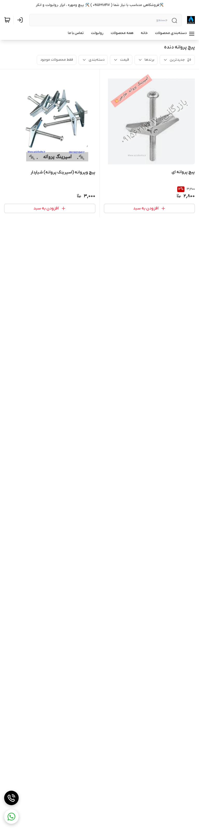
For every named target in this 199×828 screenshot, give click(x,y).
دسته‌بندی (96, 59)
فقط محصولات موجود (56, 59)
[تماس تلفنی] (11, 798)
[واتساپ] (11, 816)
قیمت (124, 59)
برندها (149, 59)
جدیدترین (177, 59)
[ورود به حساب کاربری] (21, 20)
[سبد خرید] (7, 20)
